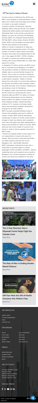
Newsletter (6, 354)
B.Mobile (22, 337)
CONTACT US (6, 322)
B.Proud (22, 339)
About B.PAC (6, 315)
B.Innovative (23, 341)
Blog (3, 359)
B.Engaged (5, 337)
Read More (6, 237)
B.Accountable (24, 332)
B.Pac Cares (6, 341)
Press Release (7, 352)
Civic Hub (5, 335)
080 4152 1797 (11, 377)
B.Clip (4, 332)
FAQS (3, 319)
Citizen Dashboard (8, 317)
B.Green (21, 335)
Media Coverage (7, 356)
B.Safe (4, 339)
